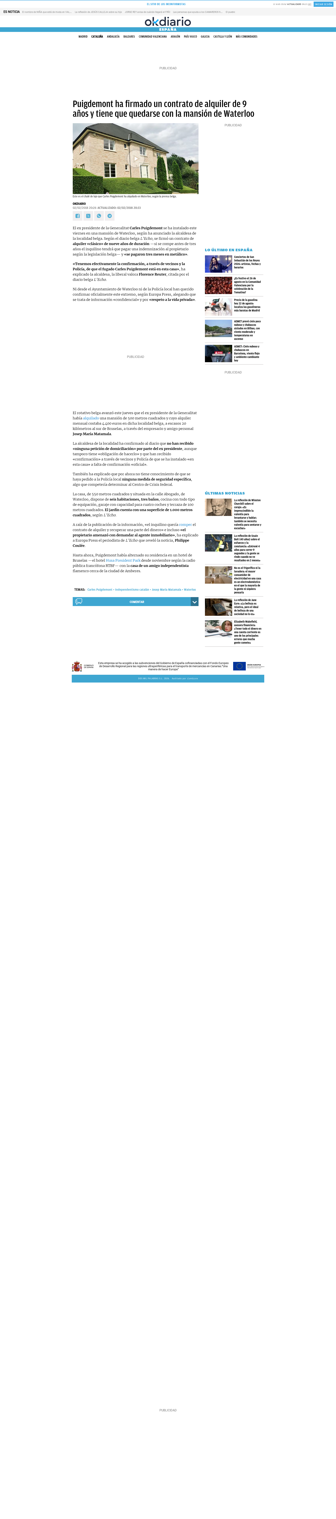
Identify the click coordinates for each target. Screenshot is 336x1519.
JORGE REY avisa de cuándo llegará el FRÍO (147, 12)
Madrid (83, 36)
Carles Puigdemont (100, 589)
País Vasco (190, 36)
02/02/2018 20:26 (84, 208)
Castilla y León (223, 36)
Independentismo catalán (132, 589)
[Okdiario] (168, 21)
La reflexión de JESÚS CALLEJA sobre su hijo (98, 12)
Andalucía (113, 36)
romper (185, 524)
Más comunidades (246, 36)
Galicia (205, 36)
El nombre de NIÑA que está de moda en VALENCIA (49, 12)
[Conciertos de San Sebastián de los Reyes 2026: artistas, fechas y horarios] (219, 264)
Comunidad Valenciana (153, 36)
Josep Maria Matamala (166, 589)
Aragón (175, 36)
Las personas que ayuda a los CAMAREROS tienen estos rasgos (206, 12)
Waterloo (190, 589)
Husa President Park (123, 560)
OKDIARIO (79, 204)
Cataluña (97, 36)
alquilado (91, 418)
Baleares (129, 36)
